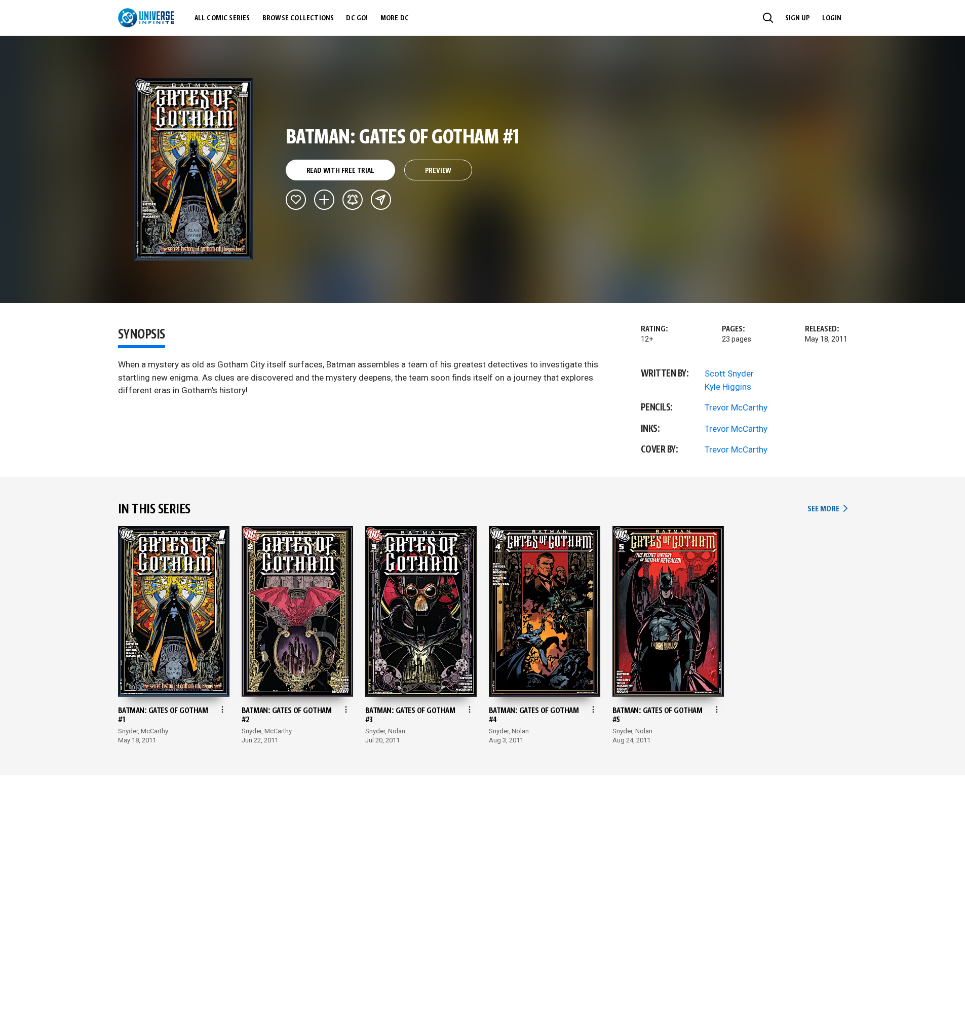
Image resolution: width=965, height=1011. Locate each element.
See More (827, 509)
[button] (768, 18)
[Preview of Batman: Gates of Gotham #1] (193, 169)
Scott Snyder (729, 373)
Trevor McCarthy (736, 407)
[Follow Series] (352, 200)
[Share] (381, 200)
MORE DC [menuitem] (394, 18)
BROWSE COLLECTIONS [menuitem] (298, 18)
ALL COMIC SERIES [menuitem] (222, 18)
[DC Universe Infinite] (146, 18)
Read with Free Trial (340, 170)
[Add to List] (324, 200)
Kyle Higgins (728, 387)
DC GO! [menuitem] (357, 18)
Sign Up (797, 18)
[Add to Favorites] (296, 200)
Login (831, 18)
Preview (438, 170)
